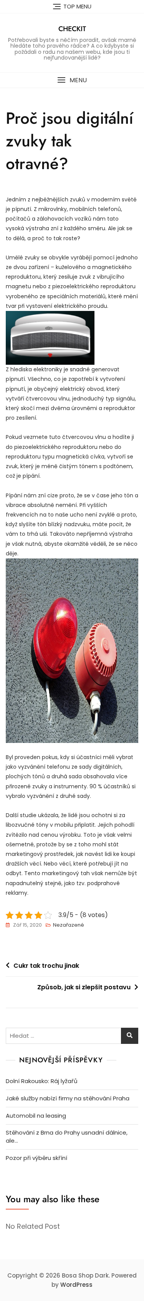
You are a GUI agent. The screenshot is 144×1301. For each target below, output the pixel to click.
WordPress (76, 1285)
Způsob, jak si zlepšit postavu (84, 987)
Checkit (72, 29)
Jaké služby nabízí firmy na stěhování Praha (67, 1098)
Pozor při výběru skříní (36, 1158)
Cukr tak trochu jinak (46, 965)
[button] (72, 80)
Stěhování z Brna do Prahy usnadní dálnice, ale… (66, 1136)
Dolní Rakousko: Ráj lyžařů (42, 1081)
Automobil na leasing (36, 1116)
